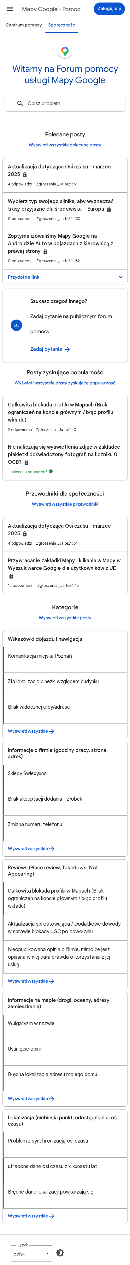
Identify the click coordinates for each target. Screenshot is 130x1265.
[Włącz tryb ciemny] (60, 1252)
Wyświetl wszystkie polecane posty (65, 145)
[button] (10, 8)
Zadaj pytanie (46, 349)
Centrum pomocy (24, 25)
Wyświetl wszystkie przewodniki (65, 504)
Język (22, 1245)
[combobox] (65, 103)
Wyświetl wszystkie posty (65, 618)
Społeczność (61, 25)
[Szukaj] (20, 103)
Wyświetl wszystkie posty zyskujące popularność (65, 383)
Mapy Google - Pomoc (51, 9)
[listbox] (31, 1253)
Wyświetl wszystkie (28, 731)
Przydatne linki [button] (24, 277)
